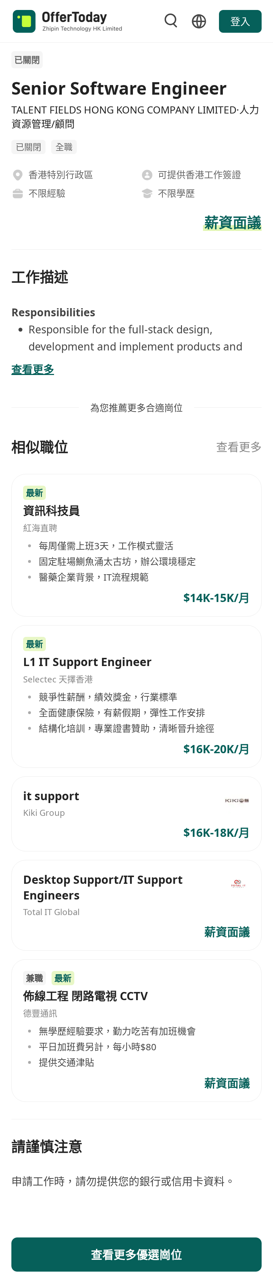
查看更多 (239, 446)
